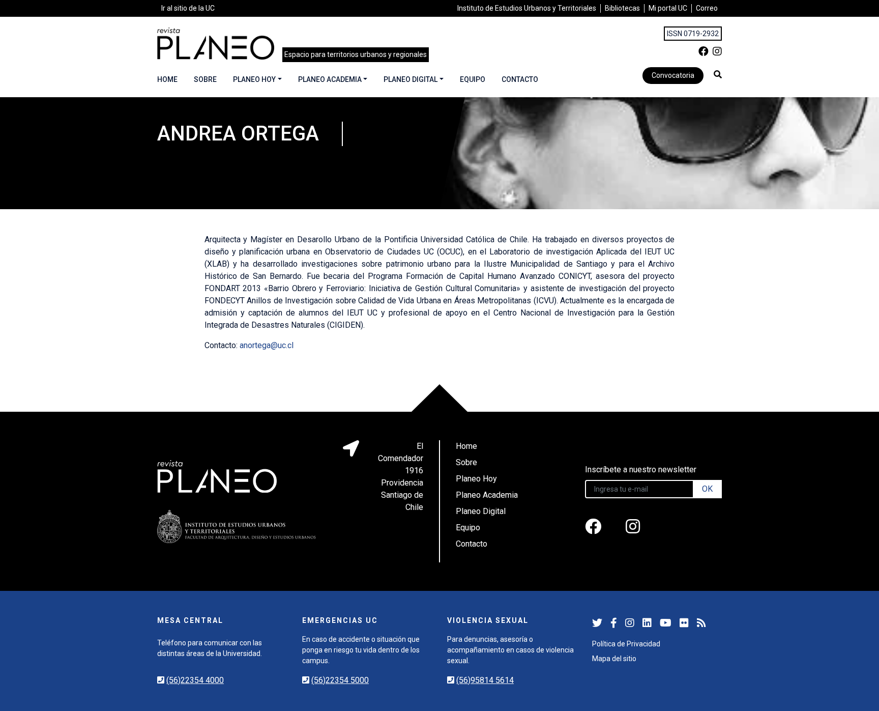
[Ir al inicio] (215, 43)
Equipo (472, 79)
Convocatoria (673, 75)
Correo (707, 8)
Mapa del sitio (614, 659)
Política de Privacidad (626, 644)
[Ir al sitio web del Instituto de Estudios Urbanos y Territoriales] (236, 526)
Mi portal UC (668, 8)
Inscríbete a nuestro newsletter (640, 469)
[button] (718, 74)
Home (167, 79)
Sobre (205, 79)
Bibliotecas (622, 8)
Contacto (520, 79)
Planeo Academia (330, 79)
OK (707, 489)
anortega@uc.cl (267, 345)
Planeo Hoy (254, 79)
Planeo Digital (410, 79)
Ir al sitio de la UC (188, 8)
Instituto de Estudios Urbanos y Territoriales (526, 8)
